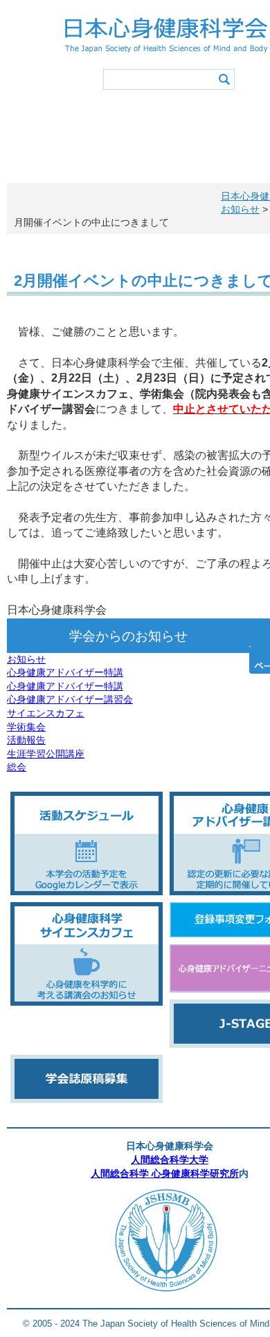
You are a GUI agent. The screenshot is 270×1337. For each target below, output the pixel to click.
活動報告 (26, 739)
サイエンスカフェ (45, 713)
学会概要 (55, 117)
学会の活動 (166, 117)
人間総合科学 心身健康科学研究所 (165, 1173)
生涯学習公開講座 (45, 753)
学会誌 (166, 154)
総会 (16, 766)
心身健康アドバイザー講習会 (70, 699)
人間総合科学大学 (169, 1159)
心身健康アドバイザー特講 (65, 672)
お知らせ (26, 659)
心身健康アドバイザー (55, 154)
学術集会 (26, 726)
